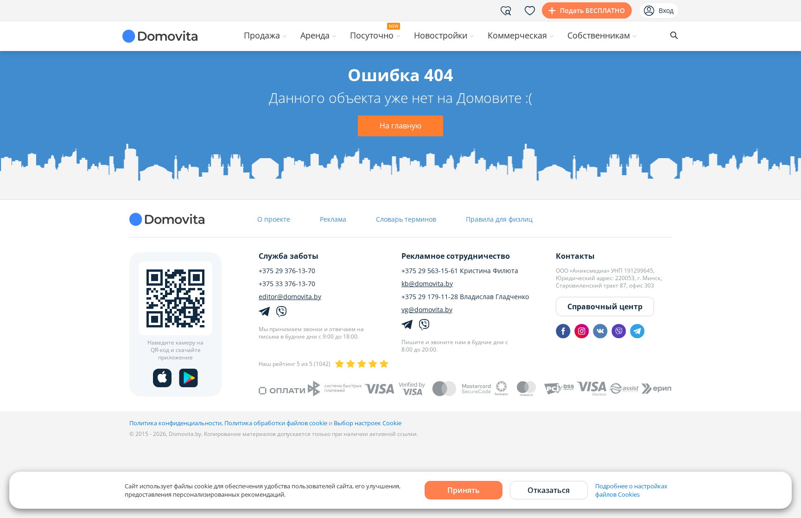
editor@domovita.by (290, 297)
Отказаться (549, 490)
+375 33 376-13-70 (287, 284)
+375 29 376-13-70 (287, 271)
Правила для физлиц (499, 219)
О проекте (273, 219)
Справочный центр (604, 306)
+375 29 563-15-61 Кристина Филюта (459, 271)
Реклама (333, 219)
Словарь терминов (406, 219)
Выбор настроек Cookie (367, 423)
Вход (666, 10)
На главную (400, 126)
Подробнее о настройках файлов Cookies (631, 490)
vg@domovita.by (426, 309)
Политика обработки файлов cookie (275, 423)
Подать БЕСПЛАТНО (592, 10)
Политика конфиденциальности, (176, 423)
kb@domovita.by (427, 284)
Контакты (575, 256)
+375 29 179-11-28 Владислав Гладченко (465, 297)
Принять (463, 490)
